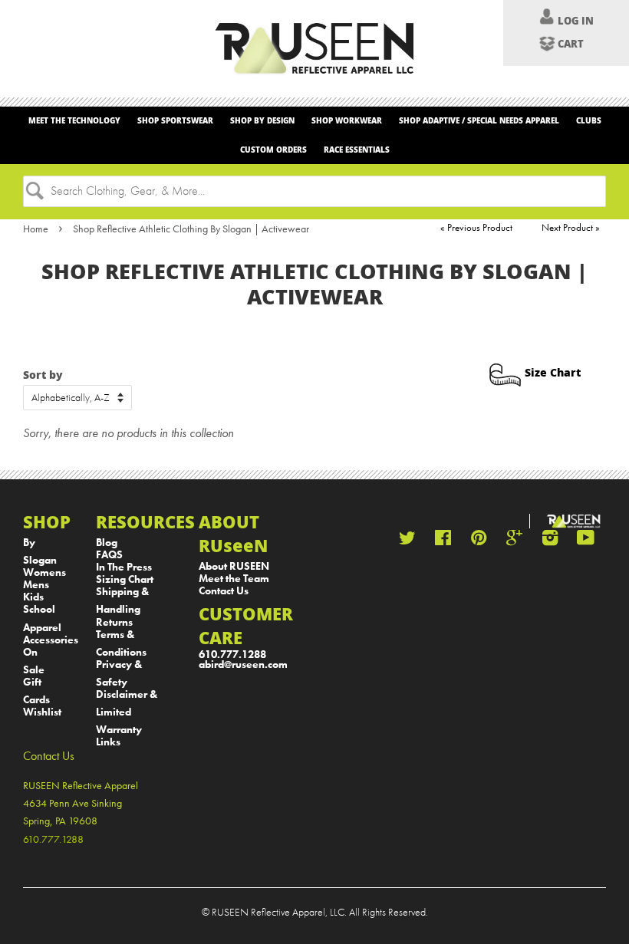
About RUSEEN (234, 566)
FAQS (109, 554)
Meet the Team (234, 578)
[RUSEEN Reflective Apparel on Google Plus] (514, 541)
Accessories (50, 639)
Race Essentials (357, 149)
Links (108, 741)
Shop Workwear (346, 120)
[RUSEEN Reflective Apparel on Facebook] (443, 541)
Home (35, 228)
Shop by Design (262, 120)
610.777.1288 (232, 654)
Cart (571, 44)
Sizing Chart (124, 579)
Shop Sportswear (175, 120)
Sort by (43, 375)
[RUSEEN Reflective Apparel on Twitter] (407, 541)
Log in (576, 21)
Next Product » (571, 227)
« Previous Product (476, 227)
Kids (33, 597)
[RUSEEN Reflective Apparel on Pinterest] (478, 541)
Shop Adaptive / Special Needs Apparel (479, 120)
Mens (36, 584)
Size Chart (553, 372)
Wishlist (42, 712)
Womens (44, 572)
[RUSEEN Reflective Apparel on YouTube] (585, 541)
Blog (106, 542)
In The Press (124, 567)
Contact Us (224, 590)
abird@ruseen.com (243, 664)
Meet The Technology (74, 120)
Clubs (588, 120)
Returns (114, 622)
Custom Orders (273, 149)
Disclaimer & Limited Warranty (126, 712)
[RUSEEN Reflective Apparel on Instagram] (550, 541)
